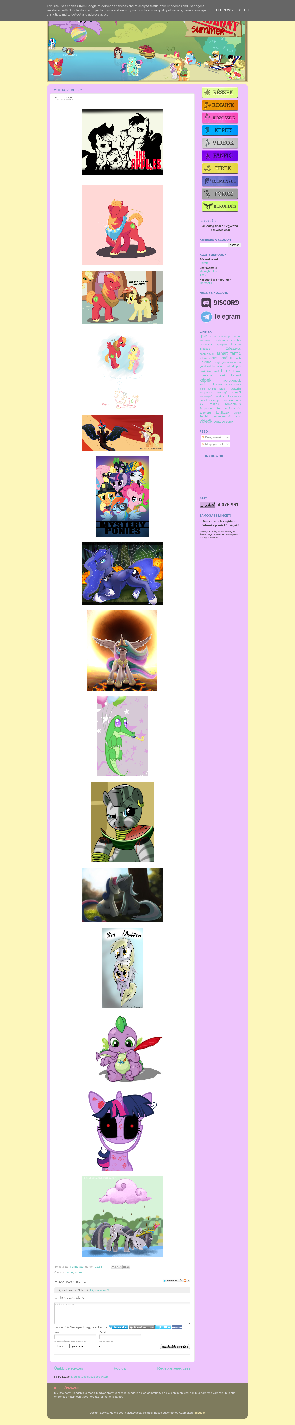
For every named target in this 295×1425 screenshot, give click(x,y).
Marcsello (206, 282)
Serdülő (221, 408)
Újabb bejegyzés (68, 1368)
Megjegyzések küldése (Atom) (90, 1376)
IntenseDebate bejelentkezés (118, 1327)
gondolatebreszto (231, 362)
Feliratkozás (61, 1346)
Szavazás (235, 408)
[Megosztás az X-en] (121, 1267)
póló (219, 400)
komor (219, 384)
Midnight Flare (209, 271)
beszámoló (205, 340)
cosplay (236, 340)
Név (56, 1332)
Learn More (225, 10)
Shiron (204, 262)
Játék (222, 375)
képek (78, 1272)
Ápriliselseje (224, 336)
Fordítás (205, 362)
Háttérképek (233, 366)
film (232, 358)
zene (229, 421)
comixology (221, 340)
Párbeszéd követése (186, 1280)
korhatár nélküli (232, 384)
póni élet (228, 400)
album (213, 336)
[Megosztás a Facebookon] (124, 1267)
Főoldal (120, 1368)
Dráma (236, 344)
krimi (202, 388)
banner (236, 336)
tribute (237, 412)
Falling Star (77, 1266)
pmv (202, 400)
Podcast (211, 400)
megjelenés (206, 392)
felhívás (205, 358)
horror (237, 371)
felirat (214, 358)
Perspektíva (234, 396)
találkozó (222, 412)
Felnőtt (224, 358)
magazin (235, 388)
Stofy (203, 274)
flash (238, 358)
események (207, 353)
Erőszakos (233, 348)
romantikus (233, 404)
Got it (244, 10)
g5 (214, 362)
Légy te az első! (99, 1290)
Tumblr (204, 416)
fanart (69, 1272)
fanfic (235, 353)
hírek (226, 370)
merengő (222, 392)
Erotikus (205, 348)
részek (214, 404)
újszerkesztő (222, 416)
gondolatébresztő (211, 366)
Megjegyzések (214, 444)
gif (218, 362)
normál (236, 392)
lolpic (222, 388)
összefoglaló (206, 396)
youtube (219, 421)
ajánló (203, 336)
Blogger (200, 1412)
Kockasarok (207, 384)
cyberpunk (222, 344)
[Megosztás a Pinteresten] (128, 1267)
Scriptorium (207, 408)
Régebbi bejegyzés (174, 1368)
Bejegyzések (212, 437)
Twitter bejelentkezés (163, 1327)
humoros (206, 375)
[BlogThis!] (117, 1267)
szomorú (205, 412)
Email (102, 1332)
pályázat (220, 396)
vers (238, 416)
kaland (236, 375)
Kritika (212, 388)
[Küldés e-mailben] (113, 1267)
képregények (231, 380)
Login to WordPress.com (142, 1327)
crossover (206, 344)
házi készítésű (209, 371)
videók (206, 421)
